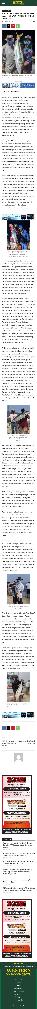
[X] (8, 26)
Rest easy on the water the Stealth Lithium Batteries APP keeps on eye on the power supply (17, 845)
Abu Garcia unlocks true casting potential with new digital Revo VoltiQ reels (18, 862)
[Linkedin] (20, 1005)
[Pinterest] (13, 26)
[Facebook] (4, 26)
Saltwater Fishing (7, 10)
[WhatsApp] (18, 26)
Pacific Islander (23, 100)
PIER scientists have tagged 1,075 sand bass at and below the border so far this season (19, 889)
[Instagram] (17, 1005)
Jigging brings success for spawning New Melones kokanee (17, 881)
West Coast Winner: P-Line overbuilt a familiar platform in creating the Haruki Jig (19, 854)
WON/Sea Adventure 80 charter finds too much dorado (9, 743)
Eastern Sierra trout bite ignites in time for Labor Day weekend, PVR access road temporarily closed (17, 872)
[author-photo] (18, 762)
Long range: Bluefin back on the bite (27, 742)
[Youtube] (23, 1005)
